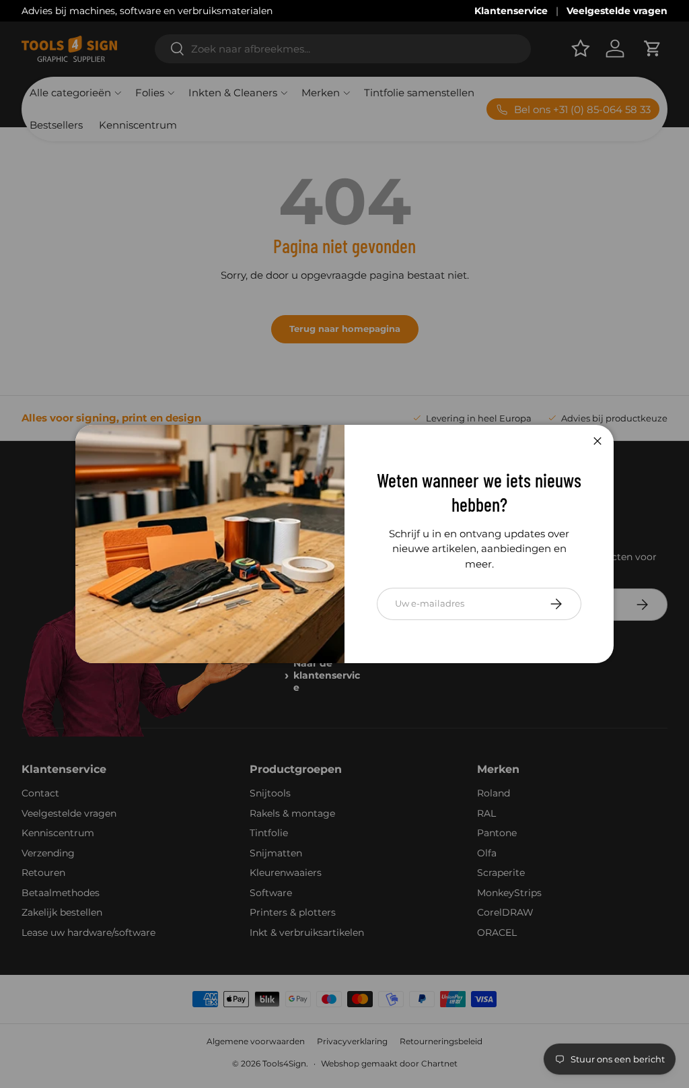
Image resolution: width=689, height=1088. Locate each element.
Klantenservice (511, 10)
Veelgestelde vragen (617, 10)
